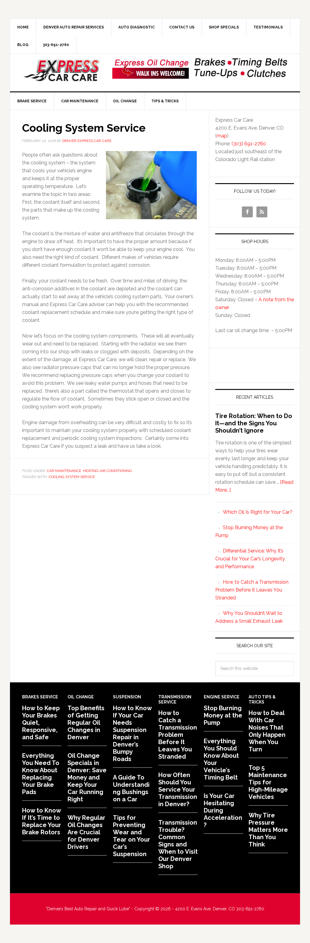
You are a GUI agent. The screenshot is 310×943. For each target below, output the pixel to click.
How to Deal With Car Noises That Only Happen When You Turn (267, 731)
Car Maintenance (64, 471)
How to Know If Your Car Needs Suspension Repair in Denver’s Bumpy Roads (132, 733)
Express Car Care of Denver (61, 70)
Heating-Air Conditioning (107, 471)
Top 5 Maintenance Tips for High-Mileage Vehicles (268, 782)
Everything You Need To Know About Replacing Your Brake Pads (40, 774)
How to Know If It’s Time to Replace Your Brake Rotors (41, 821)
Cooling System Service (84, 127)
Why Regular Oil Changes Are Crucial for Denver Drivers (86, 832)
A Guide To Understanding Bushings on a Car (131, 788)
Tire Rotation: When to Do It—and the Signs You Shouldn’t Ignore (253, 423)
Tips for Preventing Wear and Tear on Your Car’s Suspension (131, 836)
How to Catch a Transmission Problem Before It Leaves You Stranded (252, 590)
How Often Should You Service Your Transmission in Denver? (177, 789)
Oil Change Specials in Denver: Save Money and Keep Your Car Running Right (87, 777)
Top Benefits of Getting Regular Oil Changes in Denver (86, 722)
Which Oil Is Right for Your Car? (257, 512)
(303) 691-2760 (249, 144)
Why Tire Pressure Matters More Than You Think (268, 830)
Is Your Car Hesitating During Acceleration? (223, 810)
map (222, 136)
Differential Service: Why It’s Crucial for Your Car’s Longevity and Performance (250, 558)
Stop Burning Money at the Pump (223, 715)
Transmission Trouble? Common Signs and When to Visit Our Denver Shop (178, 844)
